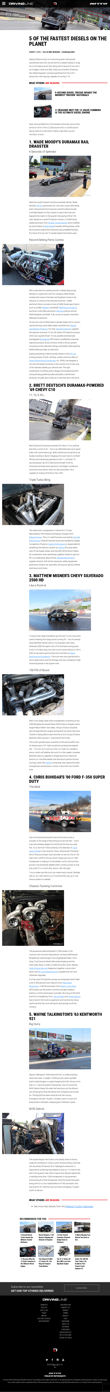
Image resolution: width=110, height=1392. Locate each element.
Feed (65, 1318)
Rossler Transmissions (57, 222)
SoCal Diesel (59, 996)
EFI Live (73, 353)
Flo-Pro (40, 205)
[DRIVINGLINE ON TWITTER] (47, 1360)
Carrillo (48, 762)
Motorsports (44, 1321)
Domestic (44, 1305)
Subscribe (81, 1288)
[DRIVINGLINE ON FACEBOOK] (52, 1360)
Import (44, 1316)
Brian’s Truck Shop (68, 986)
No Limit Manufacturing (48, 971)
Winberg (45, 307)
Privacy (65, 1316)
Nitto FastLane (65, 1335)
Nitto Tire (55, 1364)
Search (65, 1310)
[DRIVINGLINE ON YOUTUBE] (63, 1360)
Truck (44, 1313)
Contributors (65, 1305)
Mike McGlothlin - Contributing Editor (62, 52)
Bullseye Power (35, 537)
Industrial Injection (63, 329)
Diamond (60, 311)
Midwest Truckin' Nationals (79, 1206)
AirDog (61, 547)
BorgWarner (45, 339)
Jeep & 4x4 (44, 1310)
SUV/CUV (44, 1307)
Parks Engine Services (38, 968)
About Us (65, 1324)
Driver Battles (65, 1332)
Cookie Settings (65, 1338)
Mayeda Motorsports (66, 557)
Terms (65, 1313)
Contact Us (65, 1307)
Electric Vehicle (44, 1318)
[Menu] (3, 3)
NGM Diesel (49, 226)
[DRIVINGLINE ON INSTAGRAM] (58, 1360)
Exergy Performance (57, 544)
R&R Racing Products (68, 307)
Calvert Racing (74, 996)
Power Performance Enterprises (42, 360)
